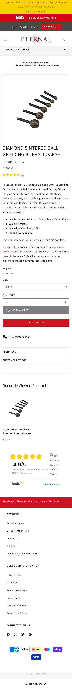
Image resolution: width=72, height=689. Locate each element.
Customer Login (15, 523)
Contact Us (13, 538)
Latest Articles (14, 574)
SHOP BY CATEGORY (17, 49)
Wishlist (24, 27)
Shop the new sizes (36, 11)
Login (13, 27)
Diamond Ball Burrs (39, 62)
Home (26, 62)
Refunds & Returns (17, 590)
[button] (5, 39)
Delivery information (19, 337)
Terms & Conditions (17, 605)
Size (5, 279)
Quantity (9, 295)
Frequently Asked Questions (22, 553)
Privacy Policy (14, 597)
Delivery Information (18, 530)
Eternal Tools (39, 673)
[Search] (63, 39)
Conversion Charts (17, 613)
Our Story (12, 546)
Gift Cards (12, 582)
